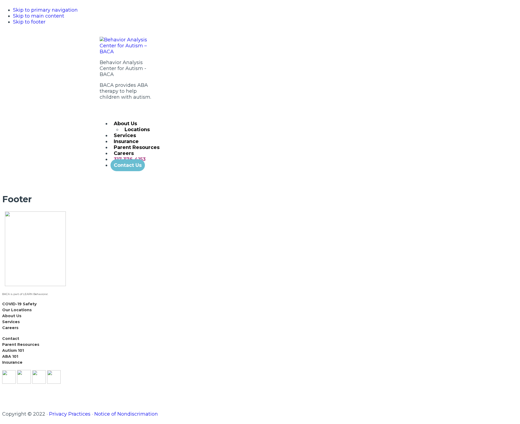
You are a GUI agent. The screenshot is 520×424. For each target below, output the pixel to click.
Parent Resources (20, 344)
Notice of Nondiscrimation (126, 414)
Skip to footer (29, 22)
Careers (10, 327)
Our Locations (17, 309)
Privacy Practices (69, 414)
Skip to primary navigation (45, 10)
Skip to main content (38, 16)
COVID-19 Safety (19, 304)
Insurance (12, 362)
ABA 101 (10, 356)
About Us (11, 315)
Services (11, 321)
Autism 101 (13, 350)
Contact (10, 338)
